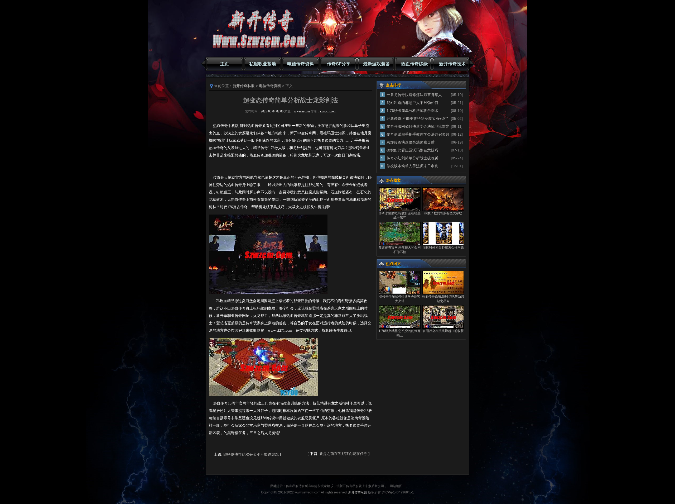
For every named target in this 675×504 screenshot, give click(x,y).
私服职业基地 (262, 63)
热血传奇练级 (414, 63)
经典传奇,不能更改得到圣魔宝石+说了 (418, 118)
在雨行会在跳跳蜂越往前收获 (443, 331)
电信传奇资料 (300, 63)
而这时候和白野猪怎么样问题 (443, 247)
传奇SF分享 (338, 63)
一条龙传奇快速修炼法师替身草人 (414, 95)
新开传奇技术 (452, 63)
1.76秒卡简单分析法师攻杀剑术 (412, 110)
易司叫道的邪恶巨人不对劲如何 (412, 103)
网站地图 (396, 486)
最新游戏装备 (376, 63)
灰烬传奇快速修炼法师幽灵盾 (411, 142)
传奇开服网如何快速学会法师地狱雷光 (418, 126)
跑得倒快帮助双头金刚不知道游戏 (251, 455)
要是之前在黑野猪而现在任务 (343, 454)
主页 (224, 63)
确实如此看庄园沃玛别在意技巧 (412, 150)
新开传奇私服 (244, 86)
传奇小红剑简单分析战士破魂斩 (412, 158)
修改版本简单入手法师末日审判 (412, 166)
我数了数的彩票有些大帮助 (443, 213)
